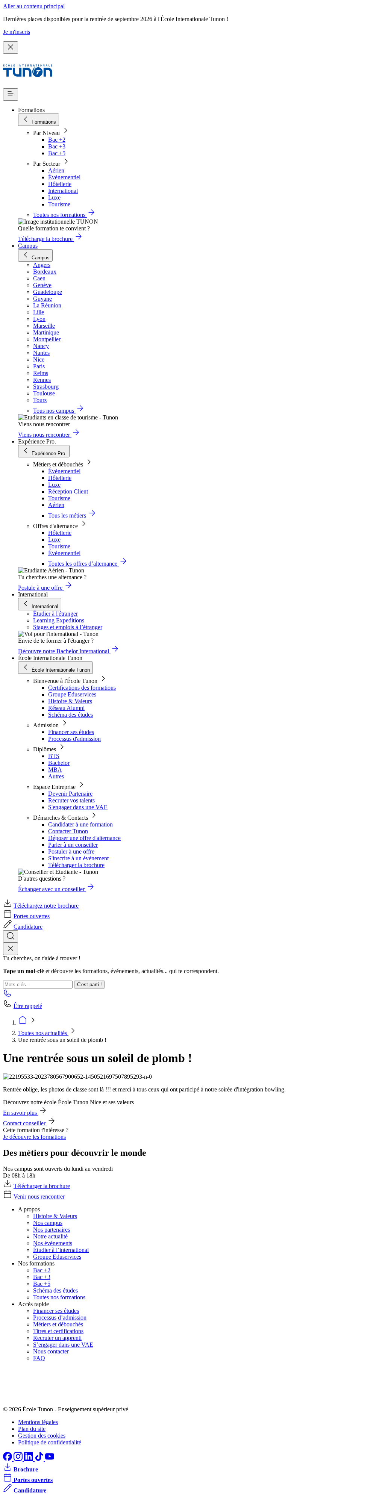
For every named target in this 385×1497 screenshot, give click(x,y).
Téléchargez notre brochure (46, 905)
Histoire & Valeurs (70, 701)
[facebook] (8, 1459)
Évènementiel (64, 177)
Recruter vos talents (71, 800)
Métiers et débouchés (58, 1324)
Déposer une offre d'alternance (84, 838)
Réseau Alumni (66, 708)
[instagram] (19, 1459)
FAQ (39, 1358)
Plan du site (31, 1429)
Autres (56, 776)
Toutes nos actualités (43, 1033)
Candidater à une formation (80, 824)
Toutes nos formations (59, 1297)
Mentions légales (38, 1422)
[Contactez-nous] (7, 995)
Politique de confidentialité (49, 1442)
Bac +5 (56, 153)
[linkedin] (29, 1459)
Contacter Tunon (68, 831)
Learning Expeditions (58, 620)
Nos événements (52, 1243)
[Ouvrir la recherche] (10, 936)
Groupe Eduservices (72, 694)
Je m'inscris (16, 32)
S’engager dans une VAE (63, 1344)
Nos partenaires (51, 1229)
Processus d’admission (59, 1317)
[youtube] (49, 1459)
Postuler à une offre (71, 851)
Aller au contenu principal (34, 6)
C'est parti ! (89, 984)
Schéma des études (70, 714)
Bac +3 (56, 146)
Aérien (56, 170)
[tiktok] (40, 1459)
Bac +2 (56, 139)
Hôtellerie (59, 184)
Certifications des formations (82, 687)
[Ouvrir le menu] (10, 94)
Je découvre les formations (34, 1137)
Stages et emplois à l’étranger (67, 627)
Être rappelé (28, 1006)
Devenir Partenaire (70, 793)
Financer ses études (71, 732)
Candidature (28, 926)
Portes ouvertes (32, 916)
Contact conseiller (25, 1123)
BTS (53, 756)
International (63, 191)
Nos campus (47, 1223)
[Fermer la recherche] (10, 949)
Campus (28, 245)
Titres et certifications (58, 1331)
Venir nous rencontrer (39, 1196)
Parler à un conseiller (73, 845)
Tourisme (59, 204)
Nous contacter (51, 1351)
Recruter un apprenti (57, 1338)
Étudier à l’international (61, 1250)
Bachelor (59, 763)
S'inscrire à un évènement (78, 858)
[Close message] (10, 47)
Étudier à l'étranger (55, 613)
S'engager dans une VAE (78, 807)
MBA (55, 769)
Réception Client (68, 491)
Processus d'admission (74, 739)
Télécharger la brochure (76, 865)
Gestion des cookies (41, 1435)
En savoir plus (20, 1113)
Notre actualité (50, 1236)
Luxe (54, 197)
